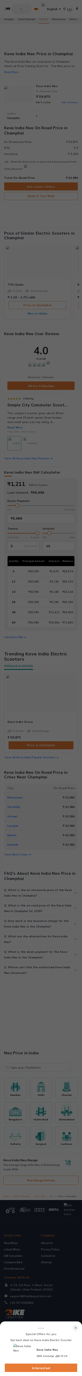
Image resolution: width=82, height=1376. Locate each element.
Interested (41, 1368)
